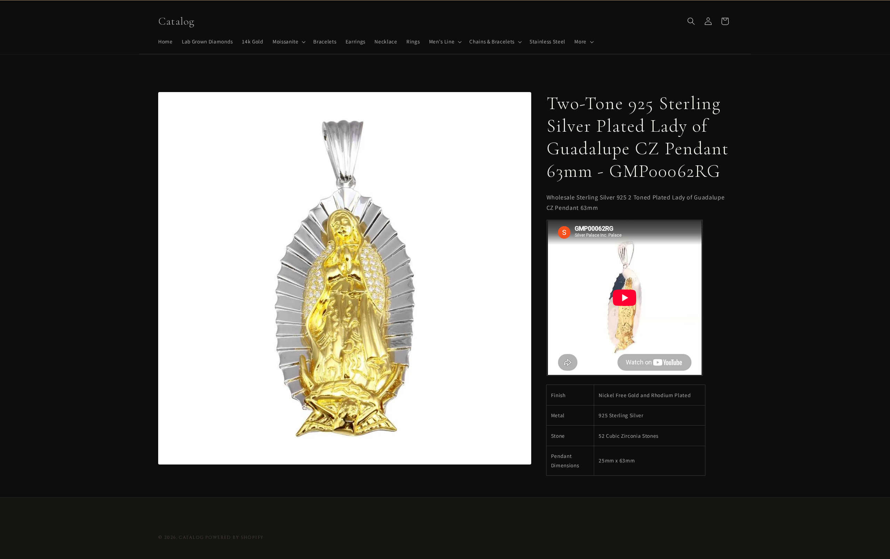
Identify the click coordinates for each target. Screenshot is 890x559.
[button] (288, 42)
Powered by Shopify (234, 538)
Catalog (191, 538)
